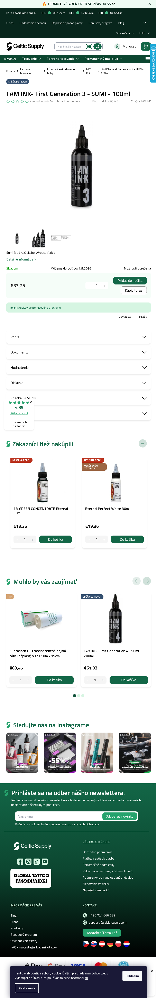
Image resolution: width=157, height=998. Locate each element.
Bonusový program (100, 23)
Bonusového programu (46, 307)
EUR (142, 33)
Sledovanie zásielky (96, 883)
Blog (121, 23)
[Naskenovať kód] (88, 46)
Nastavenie (26, 988)
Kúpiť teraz (133, 290)
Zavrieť (36, 317)
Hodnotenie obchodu (33, 23)
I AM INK (146, 101)
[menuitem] (10, 59)
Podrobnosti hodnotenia (65, 101)
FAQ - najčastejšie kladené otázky (33, 947)
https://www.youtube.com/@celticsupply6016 (45, 862)
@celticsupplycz (37, 862)
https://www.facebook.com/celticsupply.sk (20, 862)
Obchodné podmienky (97, 852)
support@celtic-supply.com (108, 922)
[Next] (147, 581)
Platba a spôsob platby (98, 858)
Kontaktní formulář (102, 933)
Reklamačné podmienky (98, 864)
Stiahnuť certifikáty (23, 941)
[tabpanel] (41, 639)
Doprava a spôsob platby (67, 23)
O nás (9, 23)
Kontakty (17, 928)
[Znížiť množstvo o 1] (89, 285)
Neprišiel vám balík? (96, 890)
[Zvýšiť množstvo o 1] (104, 285)
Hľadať (97, 46)
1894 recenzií (19, 413)
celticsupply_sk (28, 862)
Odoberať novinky (119, 816)
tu (86, 977)
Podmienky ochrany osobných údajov (108, 877)
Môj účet (129, 46)
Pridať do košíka (130, 280)
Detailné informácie (19, 259)
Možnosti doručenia (137, 268)
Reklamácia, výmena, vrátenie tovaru (108, 871)
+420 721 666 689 (102, 915)
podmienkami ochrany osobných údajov (75, 824)
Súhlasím (132, 975)
